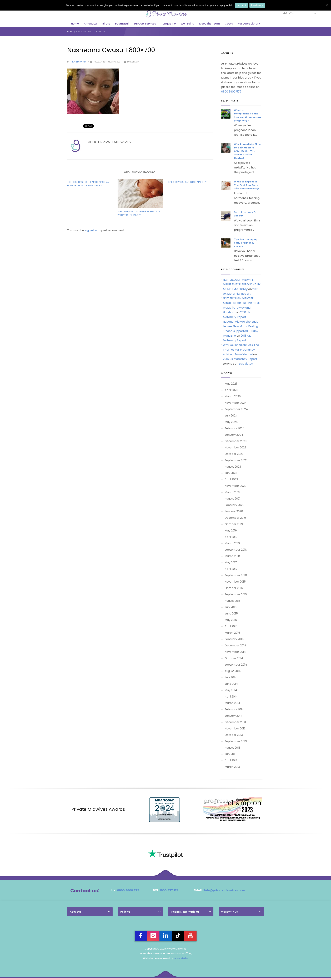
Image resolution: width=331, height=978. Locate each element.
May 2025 (231, 384)
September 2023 (236, 460)
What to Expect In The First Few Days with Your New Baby (246, 185)
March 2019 (232, 543)
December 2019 (235, 518)
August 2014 (233, 671)
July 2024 (231, 416)
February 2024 (234, 428)
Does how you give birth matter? (187, 182)
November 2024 (236, 403)
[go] (314, 13)
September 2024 (236, 409)
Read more (257, 5)
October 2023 (234, 454)
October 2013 (234, 735)
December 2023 (236, 441)
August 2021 (232, 499)
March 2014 (232, 703)
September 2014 (236, 665)
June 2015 (231, 614)
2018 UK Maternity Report (240, 359)
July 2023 (231, 473)
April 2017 (231, 569)
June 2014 (231, 684)
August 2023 (233, 467)
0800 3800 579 (231, 92)
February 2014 (234, 709)
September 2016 (236, 575)
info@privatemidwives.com (224, 890)
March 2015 (232, 633)
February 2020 (234, 505)
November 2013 (235, 728)
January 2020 (234, 511)
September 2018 (236, 550)
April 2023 (231, 479)
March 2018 (232, 556)
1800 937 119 (169, 890)
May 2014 (231, 690)
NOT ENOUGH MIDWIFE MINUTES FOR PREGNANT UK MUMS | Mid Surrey (241, 284)
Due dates (246, 364)
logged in (91, 230)
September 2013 (236, 741)
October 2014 (234, 658)
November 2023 (235, 447)
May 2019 (231, 530)
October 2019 (234, 524)
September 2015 (236, 594)
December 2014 (235, 645)
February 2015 (234, 639)
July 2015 (231, 607)
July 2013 (230, 754)
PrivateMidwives (78, 61)
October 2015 (234, 588)
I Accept (241, 5)
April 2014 (231, 697)
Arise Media (181, 958)
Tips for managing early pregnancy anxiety (246, 243)
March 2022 (232, 492)
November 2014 (235, 652)
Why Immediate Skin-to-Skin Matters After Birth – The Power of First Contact (247, 151)
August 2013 (232, 748)
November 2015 (235, 582)
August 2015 (232, 601)
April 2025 (231, 390)
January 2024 (234, 435)
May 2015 (231, 620)
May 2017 (231, 562)
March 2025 (233, 396)
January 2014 (233, 716)
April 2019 (231, 537)
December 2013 (235, 722)
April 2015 (231, 626)
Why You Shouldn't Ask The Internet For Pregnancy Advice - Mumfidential (241, 349)
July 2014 (231, 677)
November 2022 (235, 486)
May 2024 (231, 422)
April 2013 (231, 760)
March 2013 (232, 767)
